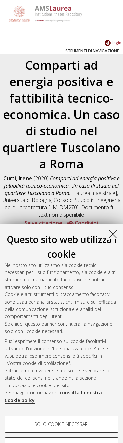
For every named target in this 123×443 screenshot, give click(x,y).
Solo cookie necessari (61, 424)
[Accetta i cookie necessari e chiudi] (113, 234)
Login (116, 42)
